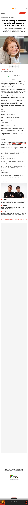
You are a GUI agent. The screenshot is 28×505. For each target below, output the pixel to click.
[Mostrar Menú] (2, 9)
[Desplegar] (14, 498)
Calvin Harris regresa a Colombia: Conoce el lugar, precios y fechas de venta (12, 207)
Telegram (18, 66)
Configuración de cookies (18, 470)
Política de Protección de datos (17, 469)
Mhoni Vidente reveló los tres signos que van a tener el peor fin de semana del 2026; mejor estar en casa (13, 214)
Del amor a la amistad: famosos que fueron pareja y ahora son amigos (13, 143)
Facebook (10, 66)
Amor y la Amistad (8, 83)
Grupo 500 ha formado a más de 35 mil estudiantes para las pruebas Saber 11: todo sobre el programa (13, 201)
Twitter (12, 66)
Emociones (6, 219)
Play (26, 502)
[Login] (26, 9)
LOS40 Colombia (14, 9)
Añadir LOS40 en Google (15, 75)
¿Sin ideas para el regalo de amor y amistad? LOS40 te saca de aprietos (14, 96)
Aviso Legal (7, 469)
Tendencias (11, 17)
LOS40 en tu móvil (14, 471)
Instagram (11, 460)
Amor (2, 219)
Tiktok (9, 460)
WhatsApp (15, 66)
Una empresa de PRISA (14, 476)
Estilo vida (22, 219)
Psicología (12, 219)
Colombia (3, 13)
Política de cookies (8, 470)
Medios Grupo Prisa (14, 479)
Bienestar (17, 219)
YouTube (14, 460)
